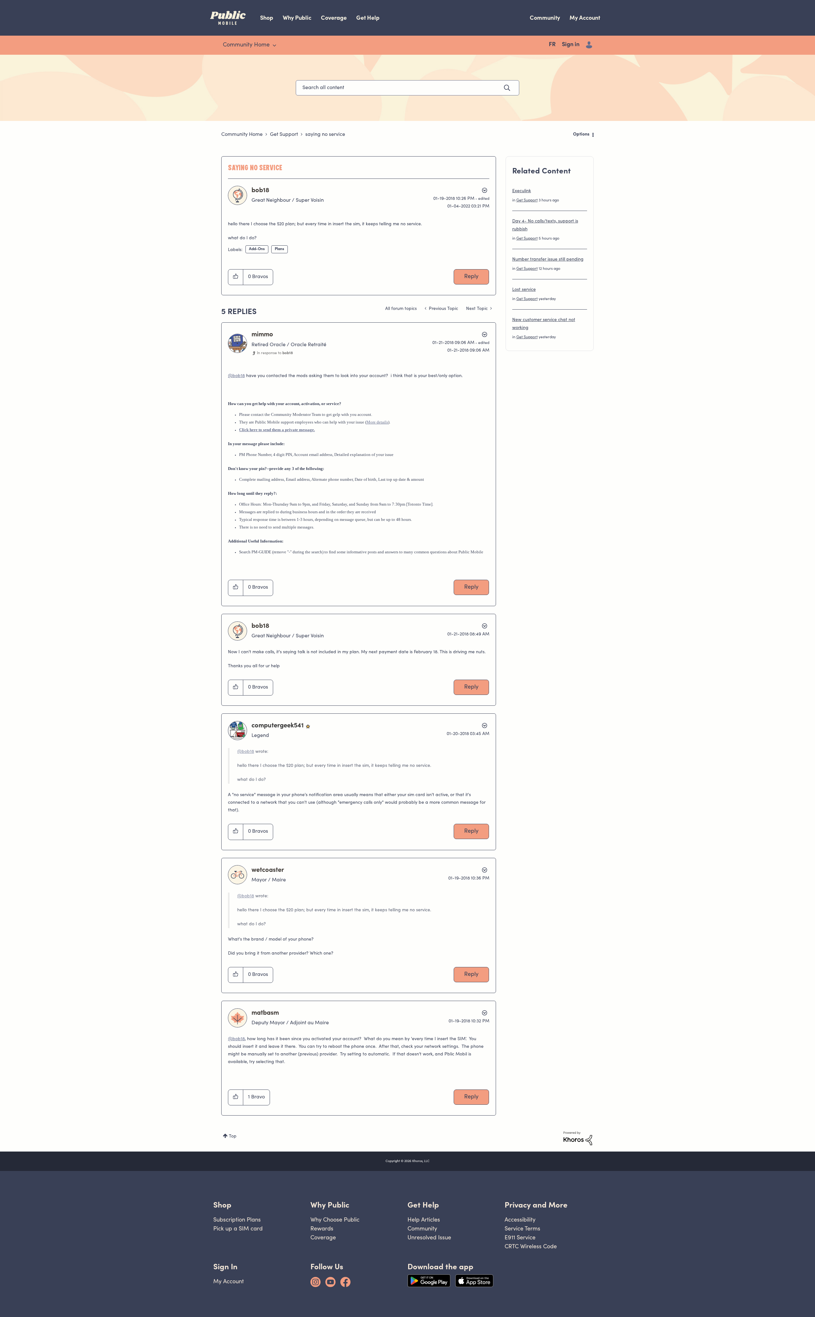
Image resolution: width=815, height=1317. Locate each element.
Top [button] (233, 1136)
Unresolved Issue (429, 1237)
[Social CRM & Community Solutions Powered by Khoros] (577, 1138)
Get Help (367, 17)
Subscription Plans (237, 1219)
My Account (585, 17)
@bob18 (236, 376)
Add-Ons (257, 249)
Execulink (521, 191)
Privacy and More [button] (536, 1205)
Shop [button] (222, 1205)
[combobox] (407, 87)
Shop (266, 17)
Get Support (284, 134)
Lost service (524, 290)
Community (545, 17)
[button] (235, 277)
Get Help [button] (423, 1205)
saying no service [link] (325, 134)
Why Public (297, 17)
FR (552, 45)
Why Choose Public (334, 1219)
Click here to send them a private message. (277, 429)
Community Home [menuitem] (246, 45)
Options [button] (581, 134)
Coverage (334, 17)
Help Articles (424, 1219)
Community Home (242, 134)
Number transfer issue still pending (548, 259)
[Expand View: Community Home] (274, 45)
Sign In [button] (225, 1266)
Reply (471, 277)
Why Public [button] (329, 1205)
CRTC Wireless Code (531, 1246)
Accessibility (520, 1219)
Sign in (570, 45)
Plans (279, 249)
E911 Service (520, 1237)
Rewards (321, 1228)
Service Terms (522, 1228)
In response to (275, 353)
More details (377, 422)
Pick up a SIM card (238, 1228)
